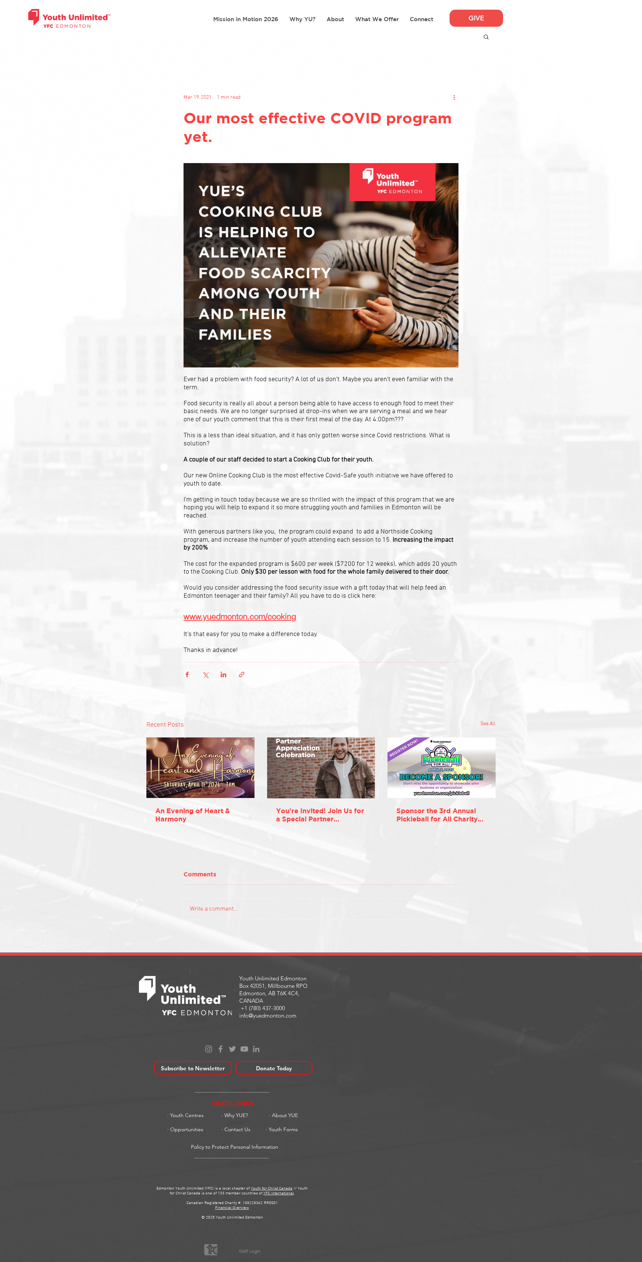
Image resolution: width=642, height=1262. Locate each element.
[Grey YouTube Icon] (244, 1049)
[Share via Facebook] (187, 674)
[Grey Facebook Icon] (220, 1049)
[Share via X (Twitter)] (205, 674)
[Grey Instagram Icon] (208, 1049)
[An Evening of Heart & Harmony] (200, 767)
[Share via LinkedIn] (223, 674)
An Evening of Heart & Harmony (192, 815)
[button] (335, 19)
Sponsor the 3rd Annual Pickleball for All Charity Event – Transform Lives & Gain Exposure (440, 815)
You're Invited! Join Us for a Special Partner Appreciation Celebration (320, 815)
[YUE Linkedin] (256, 1049)
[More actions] (454, 97)
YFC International (278, 1193)
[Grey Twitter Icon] (232, 1049)
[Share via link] (241, 674)
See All (488, 724)
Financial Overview (232, 1208)
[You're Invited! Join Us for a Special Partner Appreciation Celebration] (321, 767)
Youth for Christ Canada (271, 1188)
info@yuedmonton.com (267, 1015)
